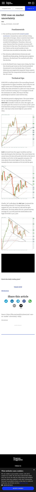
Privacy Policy (24, 483)
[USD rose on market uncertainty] (6, 302)
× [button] (34, 470)
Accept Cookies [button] (18, 488)
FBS (2, 21)
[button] (18, 485)
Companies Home (6, 8)
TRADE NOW (18, 287)
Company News (19, 8)
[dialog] (18, 480)
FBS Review (5, 291)
